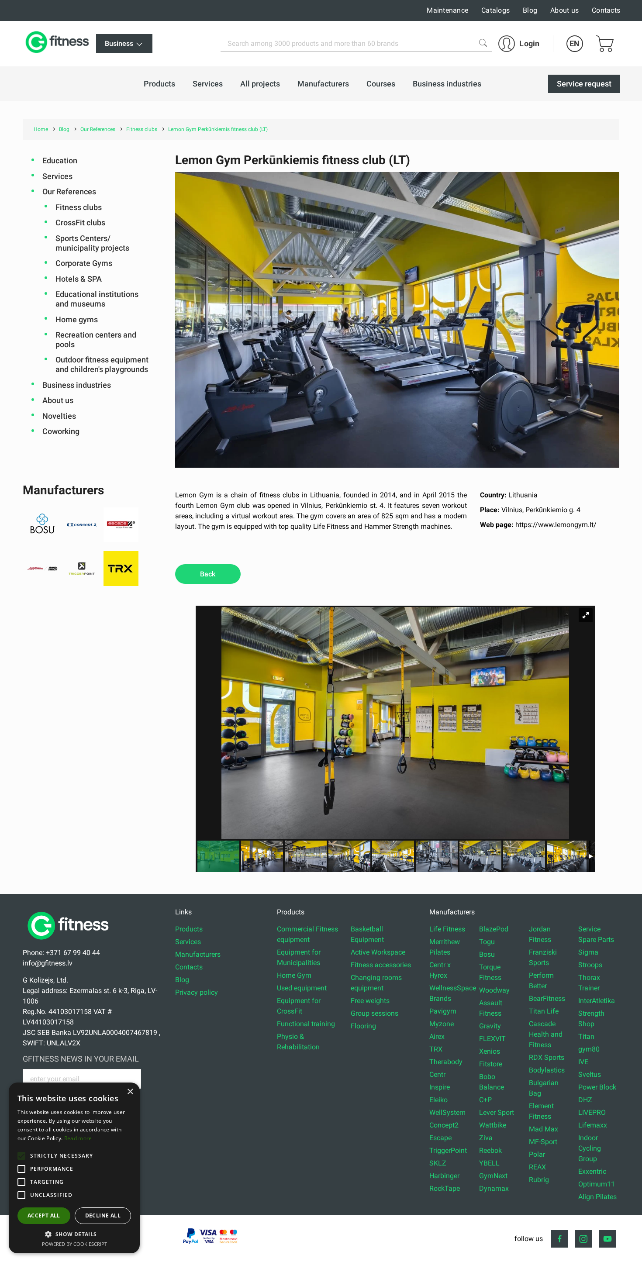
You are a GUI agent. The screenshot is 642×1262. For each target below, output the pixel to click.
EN (575, 43)
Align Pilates (597, 1197)
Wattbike (492, 1125)
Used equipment (302, 988)
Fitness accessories (381, 965)
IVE (583, 1062)
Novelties (59, 416)
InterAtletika (596, 1000)
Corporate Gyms (83, 263)
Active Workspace (378, 952)
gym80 (589, 1049)
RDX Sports (546, 1057)
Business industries (76, 385)
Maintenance (447, 10)
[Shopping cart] (605, 43)
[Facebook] (559, 1239)
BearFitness (547, 998)
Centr (437, 1074)
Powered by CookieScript (74, 1244)
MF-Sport (543, 1142)
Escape (440, 1138)
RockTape (444, 1188)
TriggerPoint (448, 1150)
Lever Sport (496, 1112)
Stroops (590, 965)
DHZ (585, 1100)
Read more (78, 1138)
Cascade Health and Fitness (546, 1034)
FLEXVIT (492, 1038)
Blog (530, 10)
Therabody (446, 1062)
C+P (485, 1100)
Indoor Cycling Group (589, 1148)
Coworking (60, 431)
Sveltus (589, 1074)
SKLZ (437, 1163)
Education (59, 160)
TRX (435, 1049)
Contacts (606, 10)
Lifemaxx (592, 1125)
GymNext (493, 1176)
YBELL (489, 1163)
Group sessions (374, 1013)
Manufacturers (198, 954)
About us (564, 10)
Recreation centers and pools (95, 339)
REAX (537, 1167)
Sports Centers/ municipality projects (92, 243)
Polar (537, 1154)
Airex (437, 1036)
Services (57, 176)
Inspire (439, 1087)
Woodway (494, 990)
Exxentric (592, 1171)
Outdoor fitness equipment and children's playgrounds (101, 364)
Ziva (486, 1138)
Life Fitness (447, 929)
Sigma (588, 952)
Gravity (490, 1026)
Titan (586, 1036)
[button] (21, 1156)
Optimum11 (596, 1184)
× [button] (130, 1092)
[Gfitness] (59, 44)
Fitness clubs (78, 207)
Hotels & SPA (78, 278)
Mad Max (543, 1129)
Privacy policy (196, 992)
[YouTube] (607, 1239)
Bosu (487, 954)
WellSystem (447, 1112)
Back (207, 574)
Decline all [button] (103, 1215)
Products (189, 929)
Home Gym (294, 975)
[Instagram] (583, 1239)
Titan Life (544, 1011)
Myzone (441, 1024)
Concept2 (444, 1125)
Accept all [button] (44, 1215)
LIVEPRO (592, 1112)
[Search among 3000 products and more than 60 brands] (483, 42)
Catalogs (495, 10)
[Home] (70, 942)
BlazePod (493, 929)
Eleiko (438, 1100)
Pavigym (442, 1011)
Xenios (489, 1051)
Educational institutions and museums (96, 299)
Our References (69, 191)
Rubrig (539, 1180)
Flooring (363, 1026)
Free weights (370, 1000)
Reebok (490, 1150)
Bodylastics (547, 1070)
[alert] (74, 1168)
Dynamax (494, 1188)
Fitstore (490, 1064)
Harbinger (444, 1176)
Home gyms (76, 319)
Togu (487, 942)
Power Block (597, 1087)
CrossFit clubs (80, 222)
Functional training (306, 1024)
